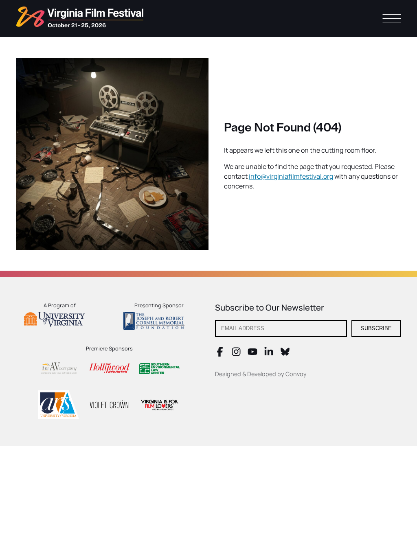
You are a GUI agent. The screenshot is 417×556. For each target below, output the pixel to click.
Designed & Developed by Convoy (261, 374)
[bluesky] (285, 354)
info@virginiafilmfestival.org (291, 176)
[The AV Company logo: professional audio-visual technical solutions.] (58, 369)
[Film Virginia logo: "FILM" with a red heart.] (159, 406)
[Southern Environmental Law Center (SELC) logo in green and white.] (159, 370)
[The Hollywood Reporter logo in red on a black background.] (109, 369)
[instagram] (236, 354)
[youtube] (252, 354)
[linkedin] (269, 354)
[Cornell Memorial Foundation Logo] (159, 322)
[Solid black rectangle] (109, 406)
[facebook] (220, 354)
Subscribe (376, 328)
